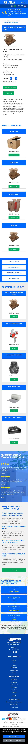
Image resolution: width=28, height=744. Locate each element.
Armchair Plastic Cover (14, 355)
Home (3, 21)
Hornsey (14, 692)
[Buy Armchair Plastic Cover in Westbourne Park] (14, 367)
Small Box (14, 225)
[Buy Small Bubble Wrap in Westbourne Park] (14, 398)
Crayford (14, 690)
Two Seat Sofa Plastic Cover (14, 418)
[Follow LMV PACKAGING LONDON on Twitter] (13, 652)
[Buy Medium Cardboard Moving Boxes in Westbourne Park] (14, 174)
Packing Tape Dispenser (14, 323)
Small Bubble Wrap (14, 386)
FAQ (14, 662)
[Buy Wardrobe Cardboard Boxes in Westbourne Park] (14, 205)
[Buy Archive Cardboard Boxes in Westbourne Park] (14, 142)
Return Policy (14, 704)
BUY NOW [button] (14, 316)
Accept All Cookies (14, 736)
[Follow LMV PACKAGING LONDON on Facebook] (10, 652)
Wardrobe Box (14, 194)
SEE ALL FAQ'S (14, 570)
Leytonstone (14, 685)
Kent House (14, 687)
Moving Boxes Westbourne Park (13, 21)
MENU (23, 2)
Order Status (14, 670)
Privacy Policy (14, 707)
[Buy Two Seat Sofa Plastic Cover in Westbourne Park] (14, 430)
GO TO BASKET (8, 93)
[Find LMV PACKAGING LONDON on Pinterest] (16, 652)
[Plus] (16, 78)
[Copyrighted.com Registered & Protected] (14, 714)
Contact (14, 660)
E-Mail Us (14, 647)
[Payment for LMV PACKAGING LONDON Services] (14, 718)
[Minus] (11, 78)
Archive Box (14, 131)
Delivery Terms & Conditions (14, 702)
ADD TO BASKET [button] (14, 155)
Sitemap (14, 673)
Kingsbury (14, 682)
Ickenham (14, 680)
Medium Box (14, 163)
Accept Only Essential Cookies (14, 740)
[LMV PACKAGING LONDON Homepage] (8, 2)
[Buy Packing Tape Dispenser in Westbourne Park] (14, 336)
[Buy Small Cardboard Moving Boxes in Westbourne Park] (14, 237)
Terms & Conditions (14, 699)
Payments (14, 668)
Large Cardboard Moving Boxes (11, 22)
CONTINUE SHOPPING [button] (10, 87)
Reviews (14, 665)
